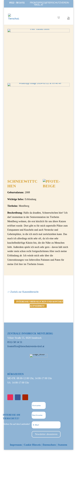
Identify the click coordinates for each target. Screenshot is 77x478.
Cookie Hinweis (32, 444)
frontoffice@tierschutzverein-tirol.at (25, 346)
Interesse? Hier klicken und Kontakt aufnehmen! (39, 303)
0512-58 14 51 (14, 342)
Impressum (16, 444)
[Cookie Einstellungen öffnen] (27, 476)
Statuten (62, 444)
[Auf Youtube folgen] (25, 397)
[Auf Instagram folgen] (10, 397)
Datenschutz (49, 444)
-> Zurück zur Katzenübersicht (22, 292)
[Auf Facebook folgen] (18, 397)
